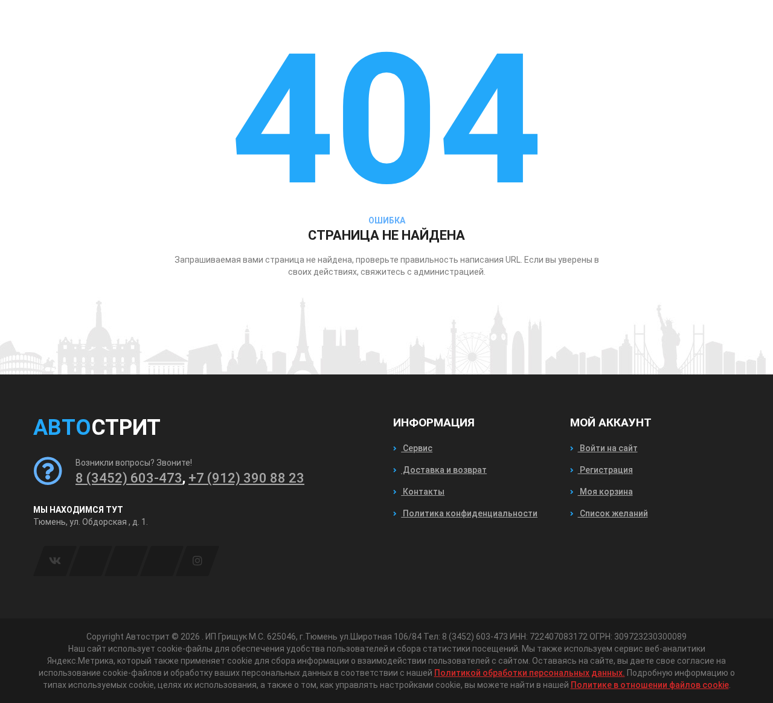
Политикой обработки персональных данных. (529, 673)
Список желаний (613, 513)
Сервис (416, 448)
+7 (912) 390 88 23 (246, 478)
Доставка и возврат (444, 470)
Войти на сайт (608, 448)
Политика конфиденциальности (469, 513)
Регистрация (605, 470)
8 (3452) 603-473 (128, 478)
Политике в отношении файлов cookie (650, 685)
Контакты (422, 491)
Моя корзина (605, 491)
